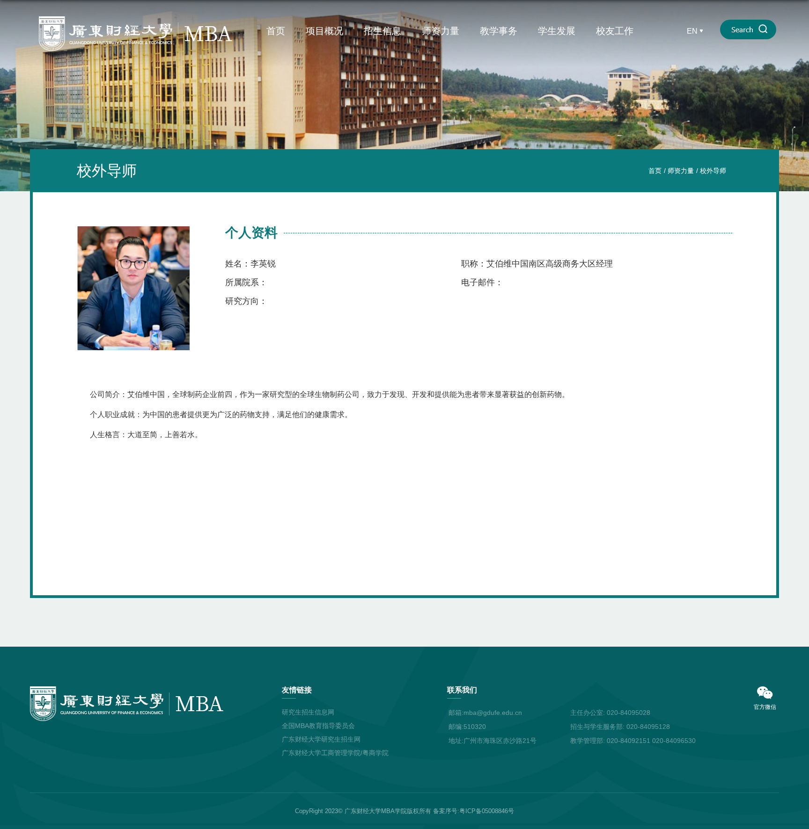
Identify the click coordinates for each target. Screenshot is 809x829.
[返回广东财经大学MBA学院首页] (136, 19)
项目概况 (324, 31)
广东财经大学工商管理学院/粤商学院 (335, 753)
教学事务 (498, 31)
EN (692, 31)
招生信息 (382, 31)
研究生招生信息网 (308, 712)
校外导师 (713, 170)
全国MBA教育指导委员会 (318, 725)
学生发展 (556, 31)
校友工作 (614, 31)
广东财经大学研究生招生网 (321, 739)
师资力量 (440, 31)
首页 (275, 31)
